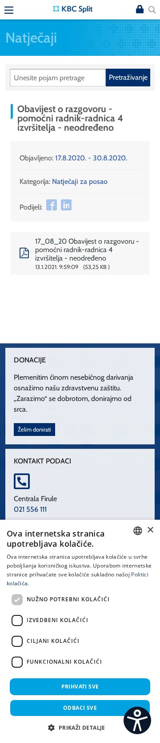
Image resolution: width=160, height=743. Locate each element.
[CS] (137, 720)
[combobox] (137, 530)
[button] (80, 727)
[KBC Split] (73, 8)
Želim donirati (34, 429)
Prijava (139, 9)
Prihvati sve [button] (80, 686)
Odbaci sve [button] (80, 708)
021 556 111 (30, 509)
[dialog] (80, 631)
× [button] (150, 530)
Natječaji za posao (80, 181)
